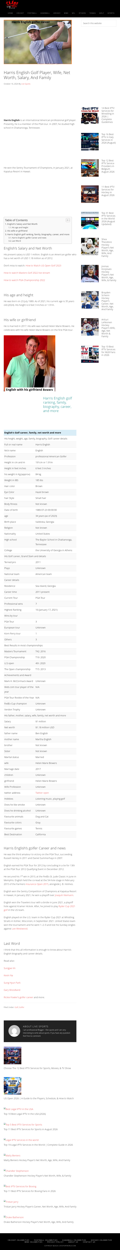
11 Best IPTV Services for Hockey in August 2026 (107, 191)
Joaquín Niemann (64, 895)
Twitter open (42, 792)
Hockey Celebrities (101, 1240)
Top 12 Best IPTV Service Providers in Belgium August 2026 (107, 166)
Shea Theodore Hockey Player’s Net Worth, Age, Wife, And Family (107, 248)
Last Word (16, 241)
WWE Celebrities (34, 1242)
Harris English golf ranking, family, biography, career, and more (38, 234)
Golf (16, 1007)
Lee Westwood (19, 928)
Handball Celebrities (74, 1240)
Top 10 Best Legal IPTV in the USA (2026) (25, 1113)
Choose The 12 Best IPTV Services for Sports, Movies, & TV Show (37, 1068)
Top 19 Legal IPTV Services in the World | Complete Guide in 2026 (38, 1144)
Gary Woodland (12, 990)
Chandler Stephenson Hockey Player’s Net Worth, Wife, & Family (37, 1175)
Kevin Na (8, 975)
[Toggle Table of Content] (66, 220)
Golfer (21, 1007)
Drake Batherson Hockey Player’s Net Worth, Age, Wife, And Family (39, 1222)
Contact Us (89, 1242)
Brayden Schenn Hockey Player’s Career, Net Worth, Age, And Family (107, 301)
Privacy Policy (55, 1242)
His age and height (20, 227)
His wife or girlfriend (17, 230)
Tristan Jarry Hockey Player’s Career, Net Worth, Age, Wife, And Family (40, 1206)
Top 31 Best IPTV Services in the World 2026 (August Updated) (108, 218)
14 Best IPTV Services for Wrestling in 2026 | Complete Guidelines (107, 115)
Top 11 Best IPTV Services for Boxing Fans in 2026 (30, 1191)
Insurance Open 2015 (37, 884)
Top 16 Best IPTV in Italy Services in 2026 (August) (108, 138)
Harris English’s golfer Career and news (29, 237)
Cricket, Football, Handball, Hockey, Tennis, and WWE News (15, 4)
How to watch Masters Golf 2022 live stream (27, 272)
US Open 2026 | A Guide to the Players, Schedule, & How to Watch (39, 1098)
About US (73, 1242)
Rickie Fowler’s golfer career (18, 997)
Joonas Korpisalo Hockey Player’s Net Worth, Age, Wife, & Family (108, 273)
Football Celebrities (46, 1240)
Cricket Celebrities (18, 1240)
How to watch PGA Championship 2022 (24, 280)
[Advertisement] (40, 102)
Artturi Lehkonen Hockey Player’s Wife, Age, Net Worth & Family (108, 328)
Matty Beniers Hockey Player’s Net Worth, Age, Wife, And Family (37, 1160)
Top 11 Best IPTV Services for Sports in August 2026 (31, 1129)
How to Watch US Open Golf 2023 (43, 265)
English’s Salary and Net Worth (22, 224)
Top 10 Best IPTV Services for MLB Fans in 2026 (108, 351)
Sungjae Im (9, 968)
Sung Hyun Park (12, 982)
